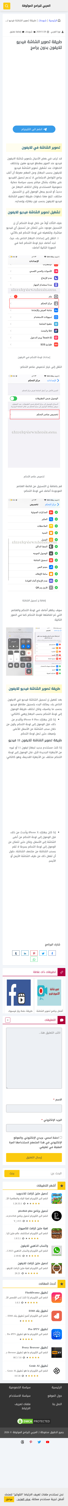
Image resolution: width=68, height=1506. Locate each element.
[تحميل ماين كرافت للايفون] (34, 1268)
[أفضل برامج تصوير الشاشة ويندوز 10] (49, 1003)
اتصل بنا (57, 1404)
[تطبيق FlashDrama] (34, 1297)
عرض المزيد (24, 1499)
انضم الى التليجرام (32, 129)
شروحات (42, 20)
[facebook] (52, 953)
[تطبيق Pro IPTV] (34, 1334)
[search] (6, 6)
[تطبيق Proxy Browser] (34, 1352)
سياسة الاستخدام (20, 1395)
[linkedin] (25, 953)
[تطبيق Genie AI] (34, 1371)
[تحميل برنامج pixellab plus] (34, 1216)
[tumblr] (16, 953)
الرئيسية (53, 20)
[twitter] (43, 953)
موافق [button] (9, 1499)
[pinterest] (34, 953)
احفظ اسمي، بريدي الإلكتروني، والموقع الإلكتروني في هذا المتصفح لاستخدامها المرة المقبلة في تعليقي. (35, 1142)
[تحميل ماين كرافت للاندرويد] (34, 1198)
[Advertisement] (34, 86)
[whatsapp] (34, 959)
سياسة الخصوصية (20, 1387)
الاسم (57, 1099)
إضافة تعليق (15, 32)
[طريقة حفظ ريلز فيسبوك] (18, 1003)
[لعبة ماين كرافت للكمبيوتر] (34, 1233)
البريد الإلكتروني (51, 1119)
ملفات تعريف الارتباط (23, 1406)
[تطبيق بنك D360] (34, 1315)
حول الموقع (55, 1395)
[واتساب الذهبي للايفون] (34, 1250)
